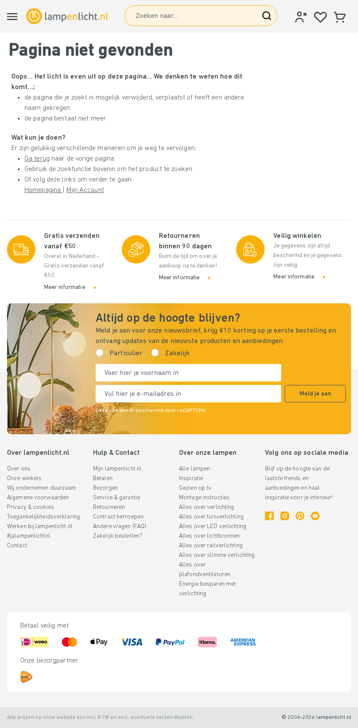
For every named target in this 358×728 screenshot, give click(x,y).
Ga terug (37, 158)
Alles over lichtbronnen (209, 536)
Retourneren (109, 507)
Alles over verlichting (206, 507)
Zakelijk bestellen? (117, 536)
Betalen (103, 478)
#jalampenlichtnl (28, 536)
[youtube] (315, 516)
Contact (17, 546)
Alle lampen (194, 469)
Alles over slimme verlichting (217, 555)
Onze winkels (24, 478)
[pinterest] (300, 516)
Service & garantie (116, 497)
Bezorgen (105, 488)
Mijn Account (84, 190)
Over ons (19, 469)
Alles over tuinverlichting (211, 517)
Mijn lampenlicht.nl (117, 469)
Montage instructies (204, 497)
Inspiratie (191, 478)
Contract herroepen (118, 517)
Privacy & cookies (30, 507)
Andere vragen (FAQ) (119, 526)
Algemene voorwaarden (38, 497)
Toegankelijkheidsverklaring (43, 517)
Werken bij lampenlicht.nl (39, 526)
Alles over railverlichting (211, 546)
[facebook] (269, 516)
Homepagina (43, 190)
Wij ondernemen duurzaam (41, 488)
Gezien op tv (195, 488)
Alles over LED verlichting (212, 526)
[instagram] (284, 516)
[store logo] (67, 16)
